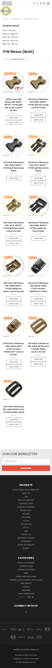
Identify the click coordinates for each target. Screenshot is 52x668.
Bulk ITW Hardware (26, 500)
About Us (26, 493)
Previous (4, 665)
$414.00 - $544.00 (10, 40)
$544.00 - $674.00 (10, 44)
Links (26, 531)
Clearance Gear (26, 503)
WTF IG (26, 527)
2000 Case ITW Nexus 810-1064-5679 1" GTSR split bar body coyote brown (14, 105)
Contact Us (26, 534)
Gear (26, 573)
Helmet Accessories (26, 563)
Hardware (26, 590)
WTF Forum (26, 517)
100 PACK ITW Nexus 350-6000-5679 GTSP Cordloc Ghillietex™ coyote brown (13, 349)
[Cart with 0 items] (44, 3)
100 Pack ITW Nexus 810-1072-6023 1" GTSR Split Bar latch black (38, 166)
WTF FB (26, 521)
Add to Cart (13, 122)
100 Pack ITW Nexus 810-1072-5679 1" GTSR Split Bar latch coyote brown (13, 226)
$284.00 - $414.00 (10, 37)
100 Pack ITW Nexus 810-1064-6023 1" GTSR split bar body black (13, 166)
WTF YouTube (26, 524)
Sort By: (7, 59)
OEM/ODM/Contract (26, 538)
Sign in (21, 545)
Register (30, 545)
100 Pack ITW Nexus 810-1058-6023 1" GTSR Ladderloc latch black (38, 226)
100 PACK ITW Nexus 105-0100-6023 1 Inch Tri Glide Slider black (14, 409)
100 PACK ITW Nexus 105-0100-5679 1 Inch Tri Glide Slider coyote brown (38, 347)
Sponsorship (26, 541)
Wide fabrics (26, 583)
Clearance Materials (26, 507)
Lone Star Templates (31, 659)
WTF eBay (26, 514)
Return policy (26, 510)
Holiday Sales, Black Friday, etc (26, 490)
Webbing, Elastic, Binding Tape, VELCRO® (26, 580)
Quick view (13, 118)
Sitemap (26, 548)
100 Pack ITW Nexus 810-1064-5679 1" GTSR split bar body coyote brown (38, 103)
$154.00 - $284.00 (10, 34)
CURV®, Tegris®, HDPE (26, 594)
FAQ (26, 497)
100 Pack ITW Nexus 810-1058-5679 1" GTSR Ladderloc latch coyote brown (13, 287)
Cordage (26, 587)
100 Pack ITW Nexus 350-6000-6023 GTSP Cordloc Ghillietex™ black (38, 287)
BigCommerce (31, 655)
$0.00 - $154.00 (9, 30)
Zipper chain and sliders (26, 576)
